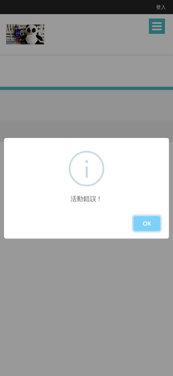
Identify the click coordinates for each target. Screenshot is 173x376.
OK (147, 223)
